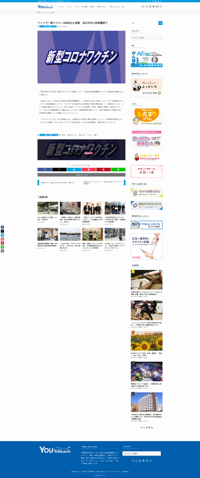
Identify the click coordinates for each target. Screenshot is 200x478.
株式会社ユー (76, 471)
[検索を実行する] (160, 23)
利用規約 (125, 471)
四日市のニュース (72, 135)
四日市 (63, 135)
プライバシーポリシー (114, 471)
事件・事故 (53, 26)
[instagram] (153, 1)
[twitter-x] (150, 1)
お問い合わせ (101, 471)
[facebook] (147, 1)
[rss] (158, 1)
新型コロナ (82, 135)
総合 (47, 26)
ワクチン (89, 135)
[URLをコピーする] (2, 250)
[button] (45, 169)
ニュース (42, 26)
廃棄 (95, 135)
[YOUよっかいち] (45, 6)
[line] (155, 1)
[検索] (161, 1)
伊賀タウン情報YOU (88, 471)
